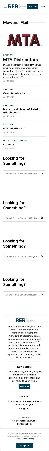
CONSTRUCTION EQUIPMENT (24, 421)
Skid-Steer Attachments (15, 141)
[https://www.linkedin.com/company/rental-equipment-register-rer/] (24, 409)
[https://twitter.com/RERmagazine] (27, 409)
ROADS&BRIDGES (24, 424)
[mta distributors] (24, 40)
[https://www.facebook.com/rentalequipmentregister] (20, 409)
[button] (5, 7)
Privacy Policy (28, 438)
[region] (24, 440)
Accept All (24, 446)
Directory (8, 55)
